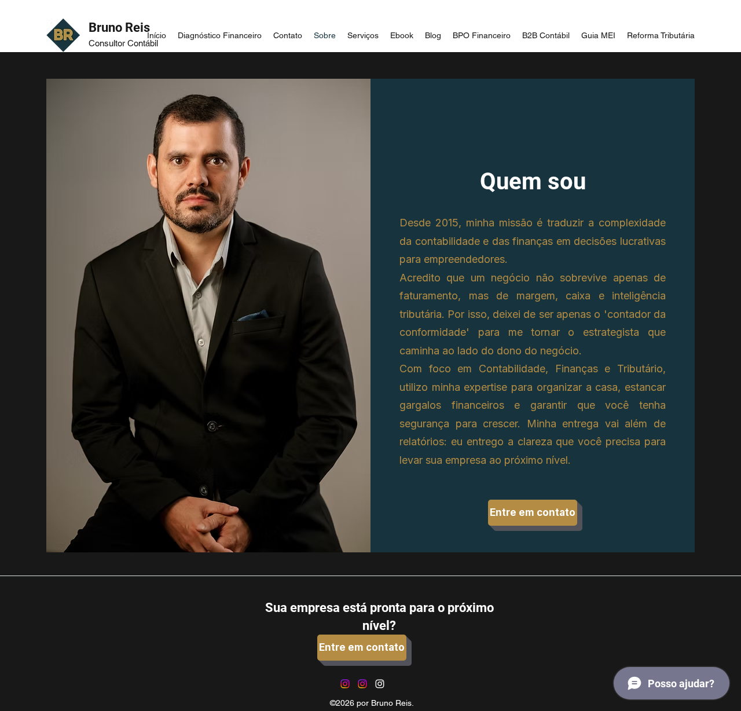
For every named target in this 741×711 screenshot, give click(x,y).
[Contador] (362, 684)
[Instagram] (380, 684)
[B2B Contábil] (345, 684)
